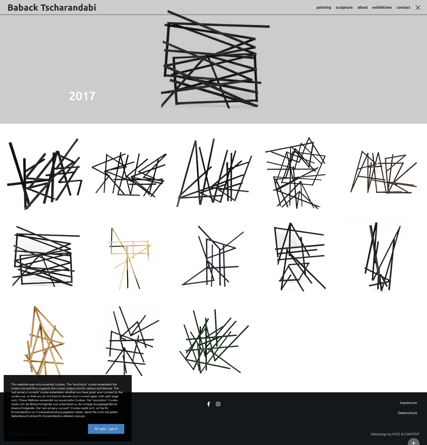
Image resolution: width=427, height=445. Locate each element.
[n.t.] (298, 173)
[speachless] (129, 173)
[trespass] (45, 173)
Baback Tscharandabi (51, 7)
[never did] (214, 173)
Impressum (408, 402)
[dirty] (214, 258)
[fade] (129, 258)
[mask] (129, 342)
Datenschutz (407, 413)
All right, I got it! (106, 429)
